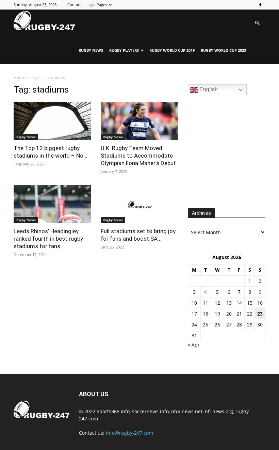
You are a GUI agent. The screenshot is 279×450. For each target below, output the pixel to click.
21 (239, 313)
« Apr (194, 344)
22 (249, 313)
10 (194, 303)
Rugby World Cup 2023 (223, 50)
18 (205, 313)
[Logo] (44, 21)
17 (194, 313)
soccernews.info (150, 411)
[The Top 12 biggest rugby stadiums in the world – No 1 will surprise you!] (52, 121)
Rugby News (91, 50)
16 (260, 303)
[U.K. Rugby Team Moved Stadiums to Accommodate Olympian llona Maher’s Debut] (139, 121)
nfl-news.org (219, 411)
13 (229, 303)
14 (239, 303)
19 (217, 313)
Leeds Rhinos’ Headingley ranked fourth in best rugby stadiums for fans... (48, 239)
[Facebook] (260, 5)
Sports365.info (113, 411)
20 (229, 313)
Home (19, 77)
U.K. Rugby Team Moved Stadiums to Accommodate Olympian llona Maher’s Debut (138, 155)
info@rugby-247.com (129, 433)
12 (217, 303)
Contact (74, 4)
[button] (257, 23)
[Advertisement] (233, 150)
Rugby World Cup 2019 (172, 50)
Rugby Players (124, 50)
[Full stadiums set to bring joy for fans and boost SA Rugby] (139, 204)
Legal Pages (96, 4)
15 (249, 303)
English (208, 89)
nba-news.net (186, 411)
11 (205, 303)
